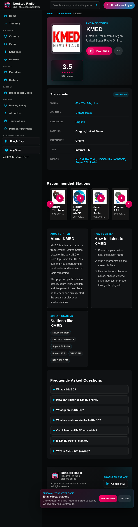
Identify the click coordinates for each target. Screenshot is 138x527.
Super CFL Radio (86, 162)
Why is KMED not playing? (73, 450)
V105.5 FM (75, 353)
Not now (125, 498)
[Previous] (50, 204)
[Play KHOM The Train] (60, 198)
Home (50, 13)
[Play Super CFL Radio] (101, 198)
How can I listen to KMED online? (77, 399)
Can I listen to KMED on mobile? (76, 430)
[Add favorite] (118, 51)
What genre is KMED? (70, 409)
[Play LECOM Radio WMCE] (80, 198)
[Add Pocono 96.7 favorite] (118, 195)
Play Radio (102, 50)
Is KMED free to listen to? (72, 440)
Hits (95, 103)
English (80, 121)
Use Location (108, 498)
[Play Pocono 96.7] (121, 198)
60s (89, 103)
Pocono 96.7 (119, 208)
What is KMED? (66, 389)
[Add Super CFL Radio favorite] (98, 195)
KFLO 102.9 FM (60, 360)
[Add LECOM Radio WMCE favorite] (77, 195)
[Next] (128, 204)
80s (77, 103)
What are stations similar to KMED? (78, 420)
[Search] (96, 5)
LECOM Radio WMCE (111, 159)
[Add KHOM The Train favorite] (56, 195)
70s (83, 103)
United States (64, 13)
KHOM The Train (85, 159)
